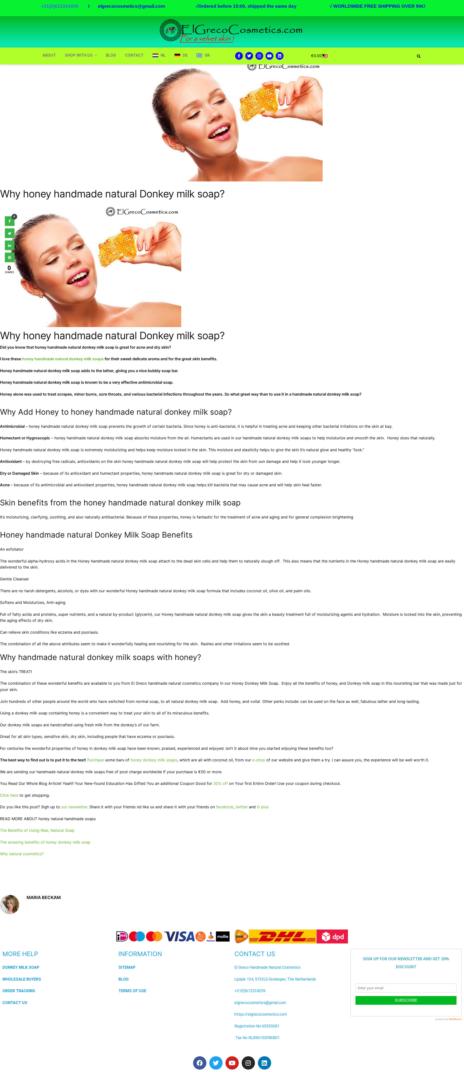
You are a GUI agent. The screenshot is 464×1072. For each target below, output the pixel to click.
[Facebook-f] (239, 56)
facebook (224, 806)
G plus (262, 806)
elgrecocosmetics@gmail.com (131, 6)
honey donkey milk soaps (153, 759)
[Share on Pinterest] (9, 260)
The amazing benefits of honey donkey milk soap (45, 842)
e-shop (258, 759)
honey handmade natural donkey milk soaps (63, 358)
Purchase (95, 759)
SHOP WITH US (79, 55)
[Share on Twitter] (9, 236)
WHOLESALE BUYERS (21, 979)
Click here (9, 795)
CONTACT (134, 55)
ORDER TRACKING (18, 991)
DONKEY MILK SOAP (20, 967)
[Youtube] (269, 56)
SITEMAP (127, 967)
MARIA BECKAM (44, 897)
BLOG (111, 55)
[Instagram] (259, 56)
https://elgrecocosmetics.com (260, 1014)
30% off (220, 783)
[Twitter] (249, 56)
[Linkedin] (279, 56)
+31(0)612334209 (249, 991)
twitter (242, 806)
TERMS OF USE (132, 991)
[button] (80, 55)
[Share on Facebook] (9, 224)
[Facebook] (199, 1063)
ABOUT (49, 55)
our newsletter (74, 806)
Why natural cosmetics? (22, 853)
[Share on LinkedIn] (9, 248)
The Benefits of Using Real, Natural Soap (37, 830)
